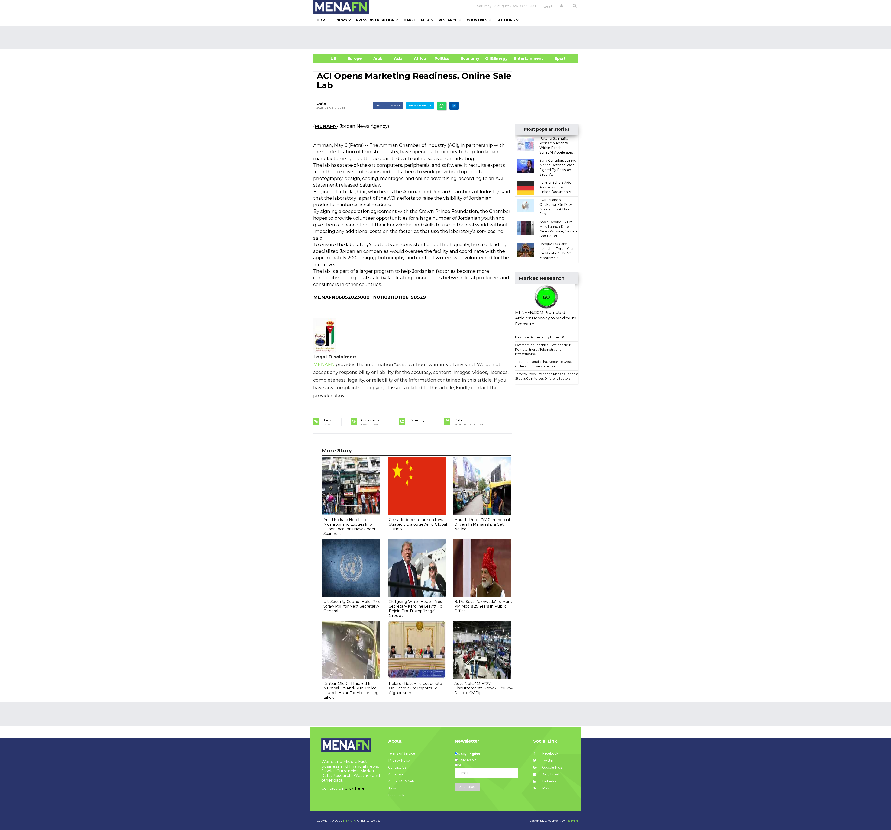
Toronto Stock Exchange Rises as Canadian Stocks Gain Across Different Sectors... (547, 376)
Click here (355, 788)
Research (448, 20)
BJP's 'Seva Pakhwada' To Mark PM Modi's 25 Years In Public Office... (483, 606)
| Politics (440, 58)
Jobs (392, 788)
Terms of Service (401, 753)
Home (322, 20)
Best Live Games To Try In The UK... (540, 337)
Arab (378, 58)
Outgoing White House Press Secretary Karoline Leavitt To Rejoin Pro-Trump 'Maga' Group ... (416, 608)
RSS (545, 788)
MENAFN (326, 126)
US (327, 58)
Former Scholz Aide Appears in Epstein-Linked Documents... (556, 187)
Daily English (469, 754)
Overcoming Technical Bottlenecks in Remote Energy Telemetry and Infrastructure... (543, 349)
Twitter (547, 760)
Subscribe (467, 787)
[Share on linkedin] (454, 106)
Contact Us (397, 767)
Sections (506, 20)
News (341, 20)
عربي (548, 5)
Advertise (396, 774)
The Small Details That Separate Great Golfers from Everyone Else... (543, 364)
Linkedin (548, 781)
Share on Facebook (388, 105)
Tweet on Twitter (420, 105)
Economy (470, 58)
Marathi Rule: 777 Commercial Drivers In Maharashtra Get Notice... (482, 524)
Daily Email (550, 774)
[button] (561, 5)
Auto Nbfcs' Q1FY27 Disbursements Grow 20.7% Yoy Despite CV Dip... (483, 688)
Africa (419, 58)
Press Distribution (375, 20)
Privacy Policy (399, 760)
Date (321, 103)
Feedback (396, 795)
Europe (355, 58)
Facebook (549, 753)
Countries (477, 20)
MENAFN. (349, 820)
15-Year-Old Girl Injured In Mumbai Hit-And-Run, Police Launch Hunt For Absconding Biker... (351, 690)
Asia (398, 58)
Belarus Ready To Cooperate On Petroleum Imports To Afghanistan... (415, 688)
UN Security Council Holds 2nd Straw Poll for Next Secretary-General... (352, 606)
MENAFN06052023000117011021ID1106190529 (369, 297)
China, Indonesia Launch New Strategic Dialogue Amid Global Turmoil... (418, 524)
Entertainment (521, 58)
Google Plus (551, 767)
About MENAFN (401, 781)
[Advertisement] (447, 37)
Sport (557, 58)
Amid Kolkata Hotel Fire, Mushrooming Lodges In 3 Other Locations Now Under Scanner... (349, 527)
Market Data (417, 20)
